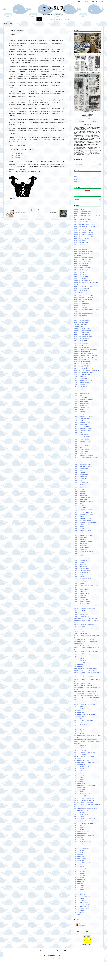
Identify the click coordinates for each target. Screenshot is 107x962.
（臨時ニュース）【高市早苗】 (80, 345)
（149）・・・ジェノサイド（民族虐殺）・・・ (84, 520)
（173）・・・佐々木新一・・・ (81, 474)
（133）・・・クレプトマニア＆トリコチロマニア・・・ (86, 551)
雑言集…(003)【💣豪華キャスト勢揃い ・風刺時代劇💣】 (86, 370)
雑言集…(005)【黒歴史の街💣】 (81, 366)
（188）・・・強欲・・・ (79, 443)
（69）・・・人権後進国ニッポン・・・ (82, 764)
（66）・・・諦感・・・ (79, 770)
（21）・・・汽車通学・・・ (80, 873)
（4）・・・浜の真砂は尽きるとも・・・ (83, 906)
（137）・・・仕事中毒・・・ (80, 543)
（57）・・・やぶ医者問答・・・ (81, 787)
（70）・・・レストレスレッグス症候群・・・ (84, 762)
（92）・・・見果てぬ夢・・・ (80, 662)
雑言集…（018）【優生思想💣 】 (81, 340)
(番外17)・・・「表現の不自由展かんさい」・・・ (85, 720)
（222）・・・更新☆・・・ (80, 376)
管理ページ (101, 1)
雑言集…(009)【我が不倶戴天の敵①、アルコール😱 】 (86, 359)
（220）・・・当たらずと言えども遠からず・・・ (84, 380)
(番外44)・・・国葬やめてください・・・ (83, 407)
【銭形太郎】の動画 (78, 326)
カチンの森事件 (16, 157)
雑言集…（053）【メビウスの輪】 (81, 263)
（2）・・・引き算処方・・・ (80, 910)
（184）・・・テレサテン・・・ (81, 451)
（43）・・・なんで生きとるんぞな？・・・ (83, 831)
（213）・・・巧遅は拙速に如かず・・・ (83, 393)
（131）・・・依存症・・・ (80, 555)
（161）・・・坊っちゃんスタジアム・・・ (83, 497)
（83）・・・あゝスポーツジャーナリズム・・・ (84, 714)
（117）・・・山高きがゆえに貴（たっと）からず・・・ (86, 581)
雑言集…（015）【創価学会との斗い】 (82, 347)
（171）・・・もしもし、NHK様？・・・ (82, 478)
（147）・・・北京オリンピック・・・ (82, 524)
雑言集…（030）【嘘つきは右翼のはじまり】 (84, 313)
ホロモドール (22, 153)
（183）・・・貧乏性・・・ (80, 453)
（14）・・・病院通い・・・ (80, 887)
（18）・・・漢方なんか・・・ (80, 879)
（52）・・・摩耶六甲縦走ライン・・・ (82, 796)
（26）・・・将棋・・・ (79, 864)
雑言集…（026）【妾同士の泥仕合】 (82, 320)
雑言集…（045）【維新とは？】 (81, 278)
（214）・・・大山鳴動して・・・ (81, 391)
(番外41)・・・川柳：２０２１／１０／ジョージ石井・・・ (87, 618)
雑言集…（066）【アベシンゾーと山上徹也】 (84, 236)
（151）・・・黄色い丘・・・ (80, 516)
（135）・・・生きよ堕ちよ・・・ (81, 547)
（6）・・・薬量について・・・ (81, 902)
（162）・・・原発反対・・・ (80, 495)
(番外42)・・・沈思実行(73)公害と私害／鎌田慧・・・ (86, 608)
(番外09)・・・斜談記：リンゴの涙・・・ (83, 760)
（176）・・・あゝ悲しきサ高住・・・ (82, 468)
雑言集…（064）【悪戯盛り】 (80, 240)
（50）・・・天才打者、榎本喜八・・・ (82, 812)
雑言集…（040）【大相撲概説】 (81, 290)
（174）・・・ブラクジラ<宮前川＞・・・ (83, 472)
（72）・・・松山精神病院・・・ (81, 754)
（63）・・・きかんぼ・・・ (80, 775)
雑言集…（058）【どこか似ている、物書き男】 (84, 251)
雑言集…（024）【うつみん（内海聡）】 (83, 328)
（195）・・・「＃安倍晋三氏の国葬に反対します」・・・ (86, 430)
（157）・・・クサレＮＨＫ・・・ (81, 505)
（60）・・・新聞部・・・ (80, 781)
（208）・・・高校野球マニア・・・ (82, 403)
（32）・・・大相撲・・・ (80, 852)
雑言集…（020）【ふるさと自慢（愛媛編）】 (84, 336)
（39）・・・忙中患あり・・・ (80, 839)
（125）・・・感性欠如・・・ (80, 566)
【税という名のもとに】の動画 (80, 292)
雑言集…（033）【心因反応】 (80, 305)
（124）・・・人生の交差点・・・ (81, 568)
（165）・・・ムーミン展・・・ (81, 489)
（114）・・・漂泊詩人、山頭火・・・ (82, 589)
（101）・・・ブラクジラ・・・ (81, 626)
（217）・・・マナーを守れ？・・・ (83, 386)
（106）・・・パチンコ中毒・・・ (81, 606)
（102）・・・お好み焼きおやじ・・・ (82, 616)
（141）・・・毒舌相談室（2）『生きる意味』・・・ (85, 535)
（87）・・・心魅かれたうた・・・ (81, 706)
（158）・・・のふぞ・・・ (80, 503)
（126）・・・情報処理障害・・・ (81, 564)
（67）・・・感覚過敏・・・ (80, 768)
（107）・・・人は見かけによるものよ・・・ (84, 603)
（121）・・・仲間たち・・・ (80, 574)
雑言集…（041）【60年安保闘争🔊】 (82, 288)
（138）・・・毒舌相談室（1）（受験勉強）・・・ (85, 541)
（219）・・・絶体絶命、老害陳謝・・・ (83, 382)
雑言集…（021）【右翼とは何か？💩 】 (82, 334)
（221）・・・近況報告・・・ (80, 378)
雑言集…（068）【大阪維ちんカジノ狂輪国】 (84, 232)
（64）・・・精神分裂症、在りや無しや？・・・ (84, 773)
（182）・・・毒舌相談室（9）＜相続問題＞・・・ (85, 455)
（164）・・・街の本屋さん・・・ (81, 491)
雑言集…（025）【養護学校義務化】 (82, 322)
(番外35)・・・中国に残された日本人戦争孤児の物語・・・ (87, 641)
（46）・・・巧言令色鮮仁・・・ (81, 825)
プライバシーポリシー (86, 1)
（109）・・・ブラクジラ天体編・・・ (82, 599)
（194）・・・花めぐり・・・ (80, 432)
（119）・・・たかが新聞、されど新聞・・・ (84, 578)
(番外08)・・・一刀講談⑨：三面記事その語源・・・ (85, 798)
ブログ (78, 1)
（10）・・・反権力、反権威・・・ (81, 894)
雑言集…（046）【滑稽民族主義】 (81, 276)
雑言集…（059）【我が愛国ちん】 (81, 249)
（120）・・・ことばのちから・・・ (82, 576)
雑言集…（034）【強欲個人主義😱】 (82, 303)
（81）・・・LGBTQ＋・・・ (80, 718)
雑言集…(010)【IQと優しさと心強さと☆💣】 (84, 357)
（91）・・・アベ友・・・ (80, 664)
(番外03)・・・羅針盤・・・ (80, 816)
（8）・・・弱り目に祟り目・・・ (81, 898)
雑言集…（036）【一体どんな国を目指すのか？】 (84, 299)
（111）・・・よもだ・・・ (80, 595)
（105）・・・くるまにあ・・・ (81, 610)
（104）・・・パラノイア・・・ (81, 612)
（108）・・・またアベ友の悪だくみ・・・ (83, 601)
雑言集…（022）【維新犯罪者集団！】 (82, 332)
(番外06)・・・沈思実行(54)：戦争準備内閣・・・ (85, 802)
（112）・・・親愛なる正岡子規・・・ (82, 593)
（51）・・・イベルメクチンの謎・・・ (82, 810)
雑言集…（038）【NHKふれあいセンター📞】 (83, 295)
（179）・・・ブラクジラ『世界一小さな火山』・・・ (85, 462)
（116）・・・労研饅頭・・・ (80, 583)
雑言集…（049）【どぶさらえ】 (81, 270)
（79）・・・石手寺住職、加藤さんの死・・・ (84, 724)
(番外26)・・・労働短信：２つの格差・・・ (83, 683)
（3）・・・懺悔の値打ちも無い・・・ (82, 908)
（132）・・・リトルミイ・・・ (81, 553)
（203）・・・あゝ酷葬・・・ (80, 414)
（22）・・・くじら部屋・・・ (80, 871)
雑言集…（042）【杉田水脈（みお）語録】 (83, 286)
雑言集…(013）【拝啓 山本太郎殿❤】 (82, 351)
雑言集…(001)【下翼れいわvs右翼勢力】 (83, 374)
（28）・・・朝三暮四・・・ (80, 860)
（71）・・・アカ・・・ (79, 758)
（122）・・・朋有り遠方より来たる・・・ (83, 572)
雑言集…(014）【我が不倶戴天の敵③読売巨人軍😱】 (85, 349)
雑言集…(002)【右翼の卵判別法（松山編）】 (84, 372)
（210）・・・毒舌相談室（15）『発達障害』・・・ (85, 399)
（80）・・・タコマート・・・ (80, 722)
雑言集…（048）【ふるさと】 (80, 272)
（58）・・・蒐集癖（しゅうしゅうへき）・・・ (84, 785)
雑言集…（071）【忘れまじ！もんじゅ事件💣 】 (84, 226)
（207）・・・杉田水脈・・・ (80, 405)
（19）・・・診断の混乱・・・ (80, 877)
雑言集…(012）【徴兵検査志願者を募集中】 (83, 353)
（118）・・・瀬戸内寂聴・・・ (81, 580)
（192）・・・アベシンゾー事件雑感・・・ (83, 436)
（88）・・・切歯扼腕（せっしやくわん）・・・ (84, 693)
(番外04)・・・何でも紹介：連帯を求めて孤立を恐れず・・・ (87, 808)
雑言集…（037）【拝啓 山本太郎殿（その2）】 (84, 297)
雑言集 (76, 181)
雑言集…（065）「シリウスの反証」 (82, 238)
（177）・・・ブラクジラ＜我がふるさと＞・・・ (84, 466)
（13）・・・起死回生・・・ (80, 889)
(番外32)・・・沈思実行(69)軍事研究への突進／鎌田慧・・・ (87, 651)
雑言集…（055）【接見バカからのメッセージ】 (84, 259)
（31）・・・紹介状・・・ (80, 854)
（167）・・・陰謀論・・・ (80, 485)
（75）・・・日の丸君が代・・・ (81, 745)
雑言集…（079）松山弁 (79, 209)
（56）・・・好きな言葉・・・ (80, 789)
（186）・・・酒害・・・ (79, 447)
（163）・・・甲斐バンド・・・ (81, 493)
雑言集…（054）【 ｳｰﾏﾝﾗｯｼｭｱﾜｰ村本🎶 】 (83, 261)
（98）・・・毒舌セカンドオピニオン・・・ (83, 645)
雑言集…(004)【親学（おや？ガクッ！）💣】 (84, 368)
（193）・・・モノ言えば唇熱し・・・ (82, 434)
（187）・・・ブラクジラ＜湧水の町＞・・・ (84, 445)
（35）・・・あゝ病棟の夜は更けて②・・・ (83, 846)
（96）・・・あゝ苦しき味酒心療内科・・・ (83, 654)
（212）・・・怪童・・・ (79, 395)
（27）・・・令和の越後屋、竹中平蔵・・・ (83, 862)
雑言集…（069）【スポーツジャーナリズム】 (84, 230)
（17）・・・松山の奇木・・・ (80, 881)
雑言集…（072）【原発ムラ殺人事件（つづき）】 (84, 224)
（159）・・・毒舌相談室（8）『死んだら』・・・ (85, 501)
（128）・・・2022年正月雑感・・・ (82, 560)
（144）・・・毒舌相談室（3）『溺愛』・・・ (84, 530)
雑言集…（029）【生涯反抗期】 (81, 315)
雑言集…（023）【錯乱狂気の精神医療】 (83, 330)
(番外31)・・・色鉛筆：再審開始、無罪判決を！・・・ (86, 668)
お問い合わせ (94, 1)
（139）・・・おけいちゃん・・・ (81, 539)
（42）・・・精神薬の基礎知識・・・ (82, 833)
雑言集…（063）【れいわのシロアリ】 (82, 242)
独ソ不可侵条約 (16, 155)
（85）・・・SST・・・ (79, 710)
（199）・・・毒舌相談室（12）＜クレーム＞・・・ (85, 422)
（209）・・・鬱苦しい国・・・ (81, 401)
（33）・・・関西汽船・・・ (80, 850)
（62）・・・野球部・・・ (80, 777)
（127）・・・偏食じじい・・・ (81, 562)
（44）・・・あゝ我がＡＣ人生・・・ (82, 829)
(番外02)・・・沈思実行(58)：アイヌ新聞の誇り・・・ (86, 818)
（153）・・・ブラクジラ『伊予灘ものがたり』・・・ (85, 512)
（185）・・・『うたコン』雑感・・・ (82, 449)
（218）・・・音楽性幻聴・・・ (81, 384)
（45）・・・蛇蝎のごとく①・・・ (81, 827)
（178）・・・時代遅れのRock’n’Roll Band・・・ (85, 464)
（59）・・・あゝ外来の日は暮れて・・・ (83, 783)
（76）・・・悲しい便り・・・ (80, 733)
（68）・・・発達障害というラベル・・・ (83, 766)
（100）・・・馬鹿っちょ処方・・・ (82, 633)
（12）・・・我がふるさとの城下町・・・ (83, 891)
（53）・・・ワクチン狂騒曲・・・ (81, 795)
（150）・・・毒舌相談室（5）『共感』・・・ (84, 518)
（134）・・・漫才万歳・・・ (80, 549)
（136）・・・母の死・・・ (80, 545)
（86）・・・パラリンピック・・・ (81, 708)
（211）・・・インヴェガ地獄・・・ (82, 397)
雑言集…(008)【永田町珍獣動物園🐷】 (82, 361)
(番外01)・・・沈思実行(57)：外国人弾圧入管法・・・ (86, 823)
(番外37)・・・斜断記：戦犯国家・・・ (82, 631)
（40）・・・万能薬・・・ (80, 837)
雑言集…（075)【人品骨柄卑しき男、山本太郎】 (84, 219)
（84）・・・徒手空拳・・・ (80, 712)
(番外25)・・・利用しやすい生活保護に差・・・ (84, 685)
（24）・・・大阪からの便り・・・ (81, 868)
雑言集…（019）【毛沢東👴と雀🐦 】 (82, 338)
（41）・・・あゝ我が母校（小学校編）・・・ (84, 835)
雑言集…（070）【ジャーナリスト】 (82, 228)
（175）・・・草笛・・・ (79, 470)
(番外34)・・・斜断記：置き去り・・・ (82, 643)
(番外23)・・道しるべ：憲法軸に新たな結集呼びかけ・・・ (87, 691)
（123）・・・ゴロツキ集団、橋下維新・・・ (84, 570)
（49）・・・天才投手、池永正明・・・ (82, 814)
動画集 (76, 176)
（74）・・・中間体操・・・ (80, 747)
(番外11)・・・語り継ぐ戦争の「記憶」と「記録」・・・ (86, 752)
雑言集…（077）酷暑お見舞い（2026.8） (83, 213)
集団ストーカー (23, 49)
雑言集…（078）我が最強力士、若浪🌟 (82, 211)
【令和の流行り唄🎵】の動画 (80, 324)
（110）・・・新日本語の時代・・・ (82, 597)
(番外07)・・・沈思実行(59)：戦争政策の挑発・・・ (85, 800)
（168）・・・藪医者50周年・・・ (81, 484)
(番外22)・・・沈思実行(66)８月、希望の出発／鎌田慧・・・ (87, 695)
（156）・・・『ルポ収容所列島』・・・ (83, 507)
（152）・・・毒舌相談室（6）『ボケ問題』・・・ (85, 514)
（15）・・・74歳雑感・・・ (80, 885)
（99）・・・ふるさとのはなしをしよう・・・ (84, 639)
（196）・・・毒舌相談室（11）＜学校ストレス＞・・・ (86, 428)
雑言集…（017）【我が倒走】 (80, 341)
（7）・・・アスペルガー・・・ (81, 900)
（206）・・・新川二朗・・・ (80, 409)
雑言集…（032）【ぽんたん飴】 (81, 307)
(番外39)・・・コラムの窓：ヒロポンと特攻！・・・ (85, 624)
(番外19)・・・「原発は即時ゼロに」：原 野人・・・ (86, 704)
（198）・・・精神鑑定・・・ (80, 424)
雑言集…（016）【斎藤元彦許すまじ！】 (83, 343)
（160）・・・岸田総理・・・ (80, 499)
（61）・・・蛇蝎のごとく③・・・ (81, 779)
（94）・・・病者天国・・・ (80, 658)
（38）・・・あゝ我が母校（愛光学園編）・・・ (84, 841)
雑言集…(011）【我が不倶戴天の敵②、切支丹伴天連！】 (86, 355)
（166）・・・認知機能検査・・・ (81, 487)
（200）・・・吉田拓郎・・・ (80, 420)
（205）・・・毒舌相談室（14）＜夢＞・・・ (84, 411)
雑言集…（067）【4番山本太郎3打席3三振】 (83, 234)
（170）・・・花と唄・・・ (80, 480)
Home (6, 23)
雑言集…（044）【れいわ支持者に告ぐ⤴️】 (83, 280)
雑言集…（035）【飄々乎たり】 (81, 301)
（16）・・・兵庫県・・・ (80, 883)
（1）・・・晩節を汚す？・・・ (81, 912)
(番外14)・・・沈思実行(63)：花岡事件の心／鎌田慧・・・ (87, 739)
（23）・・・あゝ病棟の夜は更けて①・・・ (83, 869)
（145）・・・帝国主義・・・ (80, 528)
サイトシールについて (91, 924)
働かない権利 (87, 118)
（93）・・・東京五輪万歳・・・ (81, 660)
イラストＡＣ (16, 198)
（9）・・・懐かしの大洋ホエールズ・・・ (83, 896)
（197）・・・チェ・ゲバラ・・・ (81, 426)
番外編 (76, 179)
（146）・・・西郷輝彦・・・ (80, 526)
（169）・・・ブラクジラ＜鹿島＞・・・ (83, 482)
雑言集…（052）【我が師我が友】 (81, 265)
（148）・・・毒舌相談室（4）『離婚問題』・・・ (85, 522)
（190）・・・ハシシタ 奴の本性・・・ (83, 439)
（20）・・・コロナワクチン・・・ (81, 875)
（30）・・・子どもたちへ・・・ (81, 856)
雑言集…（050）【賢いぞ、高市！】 (82, 269)
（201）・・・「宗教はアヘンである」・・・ (84, 418)
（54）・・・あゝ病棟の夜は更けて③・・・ (83, 793)
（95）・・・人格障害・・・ (80, 656)
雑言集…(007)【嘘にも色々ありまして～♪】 (84, 363)
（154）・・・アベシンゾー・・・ (81, 510)
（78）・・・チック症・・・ (80, 729)
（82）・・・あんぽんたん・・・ (81, 716)
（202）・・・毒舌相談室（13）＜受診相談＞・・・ (85, 416)
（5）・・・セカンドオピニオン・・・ (82, 904)
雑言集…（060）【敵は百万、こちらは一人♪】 (84, 247)
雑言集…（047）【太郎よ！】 (80, 274)
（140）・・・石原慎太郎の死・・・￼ (82, 537)
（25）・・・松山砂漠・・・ (80, 866)
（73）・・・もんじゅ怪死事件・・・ (82, 750)
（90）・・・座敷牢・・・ (80, 666)
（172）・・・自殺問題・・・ (80, 476)
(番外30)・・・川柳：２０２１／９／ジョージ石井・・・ (86, 670)
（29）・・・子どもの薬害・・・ (81, 858)
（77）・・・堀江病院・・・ (80, 731)
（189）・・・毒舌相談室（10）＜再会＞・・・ (84, 441)
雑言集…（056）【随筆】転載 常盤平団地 (83, 257)
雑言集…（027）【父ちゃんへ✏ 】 (81, 318)
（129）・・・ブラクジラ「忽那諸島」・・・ (84, 558)
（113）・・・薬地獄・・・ (80, 591)
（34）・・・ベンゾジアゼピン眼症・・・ (83, 848)
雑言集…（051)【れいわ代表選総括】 (82, 267)
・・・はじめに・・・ (79, 914)
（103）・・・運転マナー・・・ (81, 614)
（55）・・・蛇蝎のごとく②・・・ (81, 791)
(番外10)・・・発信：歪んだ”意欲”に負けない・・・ (86, 756)
